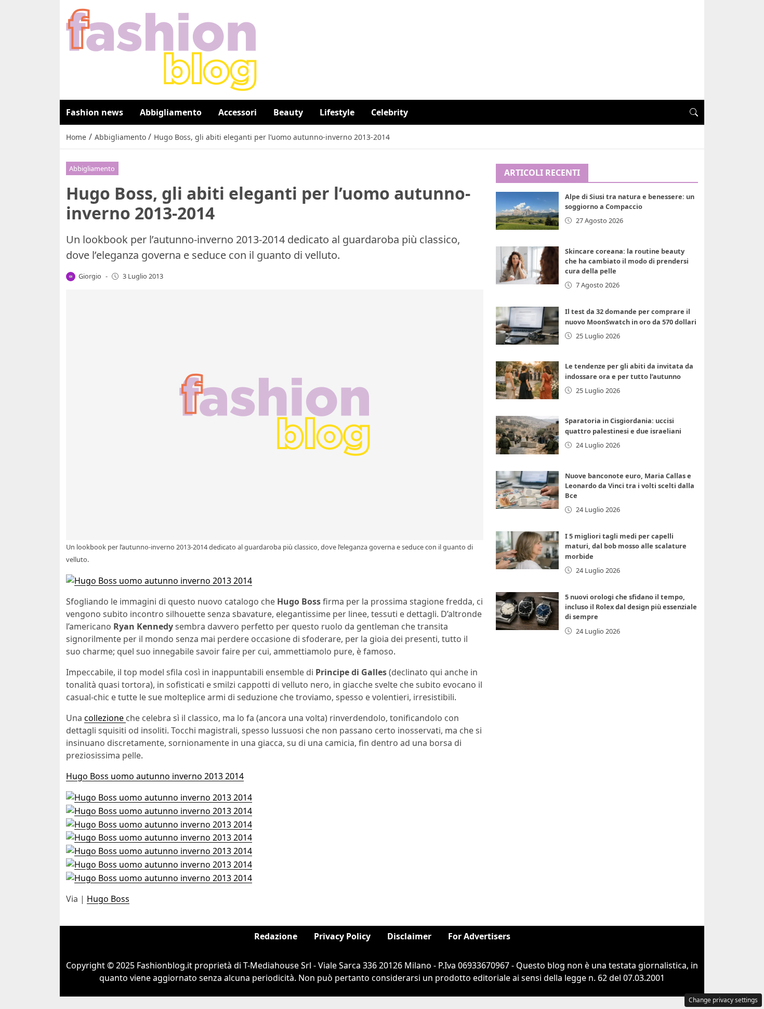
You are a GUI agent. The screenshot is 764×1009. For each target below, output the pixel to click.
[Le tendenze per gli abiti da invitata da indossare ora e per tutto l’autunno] (527, 380)
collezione (105, 718)
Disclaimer (409, 936)
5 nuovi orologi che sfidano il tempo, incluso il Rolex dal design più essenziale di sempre (631, 606)
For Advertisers (479, 936)
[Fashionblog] (161, 49)
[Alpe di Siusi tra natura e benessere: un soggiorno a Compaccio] (527, 211)
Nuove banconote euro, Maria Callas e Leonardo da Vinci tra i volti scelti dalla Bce (629, 485)
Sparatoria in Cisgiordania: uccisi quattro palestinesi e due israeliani (623, 425)
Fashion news (94, 112)
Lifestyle (337, 112)
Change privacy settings (723, 999)
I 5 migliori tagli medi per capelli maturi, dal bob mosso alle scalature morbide (626, 545)
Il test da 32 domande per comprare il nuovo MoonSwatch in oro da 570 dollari (630, 316)
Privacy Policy (342, 936)
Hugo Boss (108, 899)
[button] (694, 112)
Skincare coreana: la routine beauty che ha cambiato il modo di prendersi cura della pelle (627, 261)
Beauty (288, 112)
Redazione (275, 936)
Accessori (237, 112)
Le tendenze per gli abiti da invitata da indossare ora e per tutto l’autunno (629, 371)
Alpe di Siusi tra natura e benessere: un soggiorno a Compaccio (629, 201)
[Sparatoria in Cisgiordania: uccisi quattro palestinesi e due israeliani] (527, 435)
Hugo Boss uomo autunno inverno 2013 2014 (155, 776)
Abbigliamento (171, 112)
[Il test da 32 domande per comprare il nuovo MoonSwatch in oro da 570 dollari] (527, 326)
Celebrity (389, 112)
